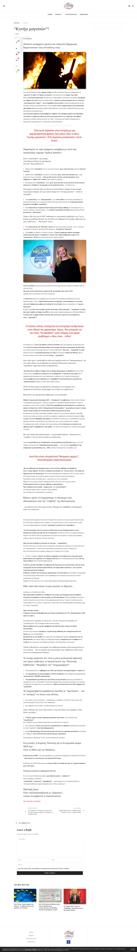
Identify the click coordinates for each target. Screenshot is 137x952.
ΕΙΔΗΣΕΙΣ (58, 14)
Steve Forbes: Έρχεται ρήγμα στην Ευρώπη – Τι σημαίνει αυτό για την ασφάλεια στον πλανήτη (24, 906)
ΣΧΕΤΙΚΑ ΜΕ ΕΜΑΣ (71, 14)
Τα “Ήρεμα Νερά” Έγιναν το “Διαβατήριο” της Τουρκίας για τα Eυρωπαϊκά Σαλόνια (73, 908)
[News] (68, 6)
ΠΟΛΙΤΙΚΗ (16, 22)
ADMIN (17, 33)
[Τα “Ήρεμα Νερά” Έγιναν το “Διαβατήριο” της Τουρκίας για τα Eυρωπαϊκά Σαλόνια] (75, 896)
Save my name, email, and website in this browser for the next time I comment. (44, 868)
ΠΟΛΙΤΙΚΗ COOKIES (31, 950)
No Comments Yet (24, 823)
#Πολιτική (37, 801)
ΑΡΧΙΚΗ (50, 14)
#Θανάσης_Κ (30, 801)
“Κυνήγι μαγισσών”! (31, 28)
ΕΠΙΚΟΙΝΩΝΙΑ (84, 14)
